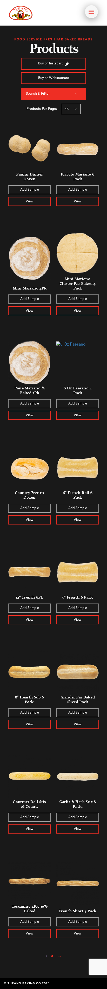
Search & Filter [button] (38, 93)
